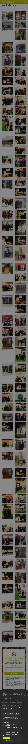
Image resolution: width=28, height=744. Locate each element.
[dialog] (14, 372)
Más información (6, 722)
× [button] (19, 707)
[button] (11, 740)
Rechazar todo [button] (15, 738)
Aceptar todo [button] (6, 738)
